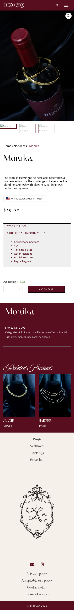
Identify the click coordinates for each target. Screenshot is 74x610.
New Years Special (56, 332)
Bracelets (37, 460)
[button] (57, 5)
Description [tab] (16, 226)
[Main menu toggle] (66, 5)
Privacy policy (37, 574)
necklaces (44, 337)
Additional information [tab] (26, 233)
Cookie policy (37, 587)
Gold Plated (24, 332)
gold (13, 337)
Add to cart (46, 289)
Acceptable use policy (37, 580)
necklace (32, 337)
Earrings (37, 453)
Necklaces (20, 146)
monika (22, 337)
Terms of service (37, 594)
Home (7, 146)
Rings (37, 439)
